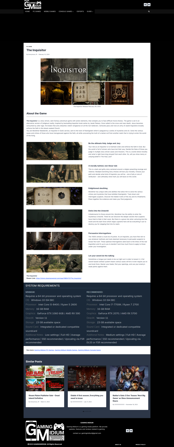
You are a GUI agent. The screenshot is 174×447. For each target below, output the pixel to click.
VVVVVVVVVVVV (77, 401)
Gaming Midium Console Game (89, 350)
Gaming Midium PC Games (44, 350)
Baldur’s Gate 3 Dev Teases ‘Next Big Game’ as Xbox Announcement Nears (129, 398)
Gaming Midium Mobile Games (66, 350)
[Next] (145, 387)
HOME (27, 11)
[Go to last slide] (28, 387)
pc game (29, 46)
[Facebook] (145, 4)
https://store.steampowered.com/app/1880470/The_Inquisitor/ (58, 278)
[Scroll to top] (169, 432)
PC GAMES (37, 11)
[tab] (83, 411)
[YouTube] (148, 4)
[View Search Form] (148, 11)
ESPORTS (80, 11)
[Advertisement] (87, 27)
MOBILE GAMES (50, 11)
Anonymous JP (32, 54)
